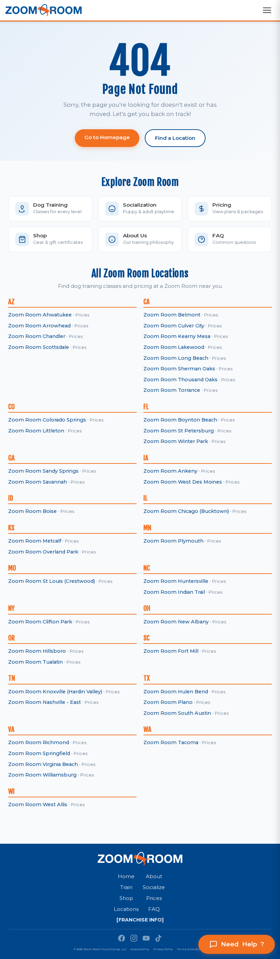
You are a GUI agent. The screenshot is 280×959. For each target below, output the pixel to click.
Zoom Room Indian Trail (174, 592)
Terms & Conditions (191, 949)
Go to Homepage (107, 137)
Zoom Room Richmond (38, 742)
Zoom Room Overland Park (43, 552)
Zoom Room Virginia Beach (43, 764)
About (154, 876)
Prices (82, 315)
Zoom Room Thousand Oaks (180, 380)
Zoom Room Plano (168, 702)
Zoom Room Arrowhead (39, 326)
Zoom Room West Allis (37, 804)
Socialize (154, 887)
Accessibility (139, 949)
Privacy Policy (163, 949)
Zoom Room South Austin (177, 713)
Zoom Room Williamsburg (42, 775)
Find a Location (175, 138)
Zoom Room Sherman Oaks (179, 369)
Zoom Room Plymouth (173, 541)
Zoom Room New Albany (176, 622)
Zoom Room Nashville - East (44, 702)
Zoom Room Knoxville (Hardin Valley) (55, 692)
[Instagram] (133, 938)
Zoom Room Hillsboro (37, 651)
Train (126, 887)
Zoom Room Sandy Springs (43, 471)
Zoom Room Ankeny (170, 471)
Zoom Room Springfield (39, 753)
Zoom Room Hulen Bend (175, 692)
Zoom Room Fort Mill (170, 651)
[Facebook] (121, 938)
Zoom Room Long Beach (175, 358)
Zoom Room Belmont (171, 315)
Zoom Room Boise (32, 511)
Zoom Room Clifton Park (40, 622)
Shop (126, 898)
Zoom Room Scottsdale (38, 347)
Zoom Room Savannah (37, 482)
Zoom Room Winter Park (175, 441)
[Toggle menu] (267, 10)
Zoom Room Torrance (171, 390)
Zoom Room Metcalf (34, 541)
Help (242, 944)
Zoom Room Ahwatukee (40, 315)
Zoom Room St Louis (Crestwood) (51, 581)
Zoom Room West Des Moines (182, 482)
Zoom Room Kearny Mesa (176, 336)
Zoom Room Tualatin (35, 662)
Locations (126, 909)
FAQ (154, 909)
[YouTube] (146, 938)
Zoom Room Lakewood (173, 347)
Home (126, 876)
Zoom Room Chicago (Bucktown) (186, 511)
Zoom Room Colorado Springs (47, 420)
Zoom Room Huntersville (175, 581)
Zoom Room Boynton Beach (180, 420)
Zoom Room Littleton (36, 431)
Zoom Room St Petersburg (178, 431)
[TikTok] (158, 938)
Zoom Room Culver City (173, 326)
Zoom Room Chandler (36, 336)
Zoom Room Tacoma (170, 742)
